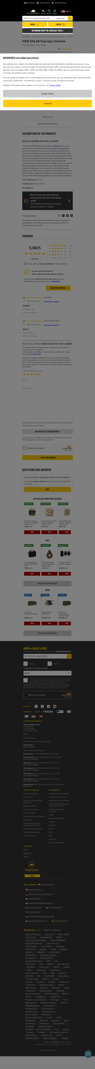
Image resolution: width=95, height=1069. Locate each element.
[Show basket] (55, 11)
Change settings (47, 94)
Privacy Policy (55, 85)
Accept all (47, 103)
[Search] (70, 18)
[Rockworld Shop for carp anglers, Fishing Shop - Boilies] (33, 12)
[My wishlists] (49, 11)
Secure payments (45, 3)
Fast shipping (31, 3)
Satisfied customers (60, 3)
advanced (60, 18)
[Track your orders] (43, 11)
